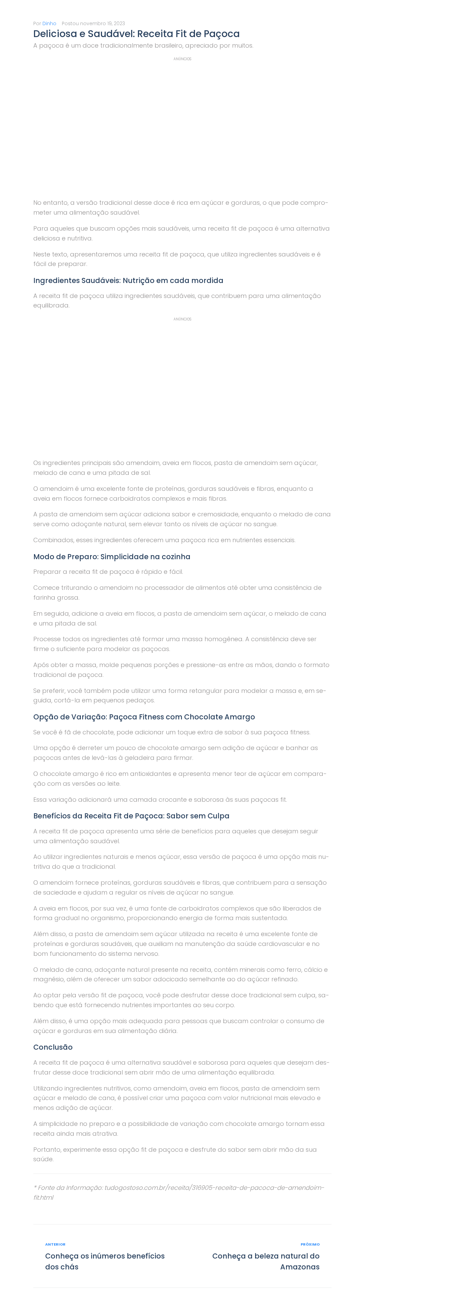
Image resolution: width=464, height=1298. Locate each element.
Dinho (49, 23)
